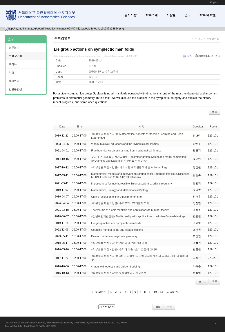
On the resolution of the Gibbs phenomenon (117, 196)
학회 (11, 72)
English (214, 2)
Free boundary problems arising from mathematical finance (126, 150)
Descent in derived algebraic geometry (114, 236)
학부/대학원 (208, 15)
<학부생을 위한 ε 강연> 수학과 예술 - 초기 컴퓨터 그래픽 (124, 249)
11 (161, 291)
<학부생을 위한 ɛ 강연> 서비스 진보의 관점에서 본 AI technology (129, 167)
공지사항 (130, 15)
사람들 (171, 15)
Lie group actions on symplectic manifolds (94, 49)
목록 (214, 111)
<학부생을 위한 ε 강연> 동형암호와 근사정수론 (118, 273)
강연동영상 (15, 89)
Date (62, 126)
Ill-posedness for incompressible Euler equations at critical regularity (131, 183)
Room (213, 126)
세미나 (13, 64)
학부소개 (151, 15)
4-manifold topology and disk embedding (115, 266)
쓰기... (202, 281)
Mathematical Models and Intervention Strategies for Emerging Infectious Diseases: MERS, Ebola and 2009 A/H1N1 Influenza (140, 175)
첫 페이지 (100, 291)
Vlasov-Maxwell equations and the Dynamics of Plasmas (125, 144)
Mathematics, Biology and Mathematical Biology (119, 190)
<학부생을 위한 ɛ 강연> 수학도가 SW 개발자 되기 (120, 203)
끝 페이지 (172, 291)
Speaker (198, 126)
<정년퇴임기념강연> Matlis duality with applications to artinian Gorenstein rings (138, 216)
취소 (169, 306)
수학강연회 (213, 39)
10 (155, 291)
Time (80, 126)
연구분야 (14, 47)
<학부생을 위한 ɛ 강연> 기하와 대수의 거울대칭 (119, 242)
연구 (188, 15)
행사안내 (14, 81)
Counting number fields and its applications (117, 229)
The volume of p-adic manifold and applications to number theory (130, 210)
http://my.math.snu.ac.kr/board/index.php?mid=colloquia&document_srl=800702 (95, 56)
